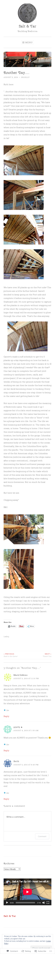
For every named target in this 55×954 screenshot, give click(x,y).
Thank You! (47, 655)
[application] (27, 892)
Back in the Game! (10, 655)
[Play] (7, 902)
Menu (29, 42)
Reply (6, 716)
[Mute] (43, 902)
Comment (42, 836)
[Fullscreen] (48, 902)
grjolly (25, 77)
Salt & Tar (27, 26)
